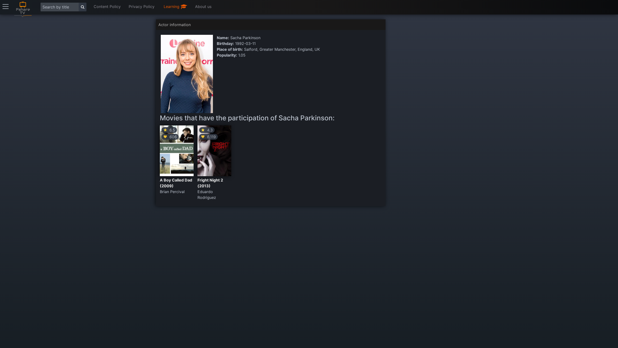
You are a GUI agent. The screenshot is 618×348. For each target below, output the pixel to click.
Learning (172, 6)
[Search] (82, 7)
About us (203, 6)
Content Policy (107, 6)
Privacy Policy (141, 6)
